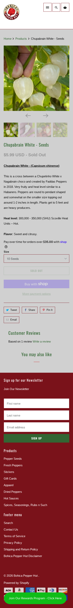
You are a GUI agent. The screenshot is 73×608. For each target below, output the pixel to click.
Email (13, 319)
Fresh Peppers (13, 465)
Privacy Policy (13, 542)
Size (6, 251)
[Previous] (27, 115)
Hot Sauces (11, 498)
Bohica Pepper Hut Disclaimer (23, 556)
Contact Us (11, 529)
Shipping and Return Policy (21, 549)
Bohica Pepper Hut (26, 575)
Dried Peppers (13, 491)
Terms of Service (14, 536)
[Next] (45, 115)
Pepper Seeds (13, 458)
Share (31, 309)
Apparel (8, 485)
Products (21, 38)
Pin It (50, 309)
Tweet (13, 309)
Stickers (9, 472)
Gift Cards (10, 478)
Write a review (42, 341)
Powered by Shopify (16, 582)
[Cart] (65, 7)
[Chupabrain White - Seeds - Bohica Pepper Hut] (36, 78)
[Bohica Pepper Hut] (19, 14)
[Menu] (47, 7)
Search (8, 523)
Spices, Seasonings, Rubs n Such (25, 505)
